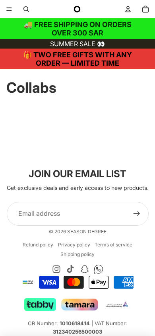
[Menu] (9, 9)
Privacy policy (74, 245)
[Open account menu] (128, 9)
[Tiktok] (70, 269)
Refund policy (38, 245)
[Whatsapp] (98, 269)
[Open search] (26, 9)
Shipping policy (77, 254)
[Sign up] (136, 213)
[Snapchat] (84, 269)
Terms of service (113, 245)
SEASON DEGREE (87, 231)
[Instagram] (56, 269)
